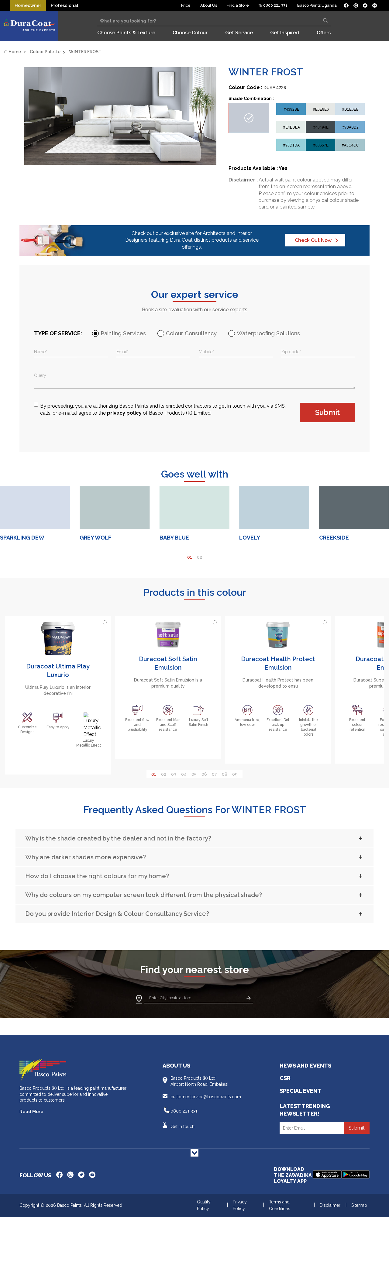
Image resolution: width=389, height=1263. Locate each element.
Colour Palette (45, 51)
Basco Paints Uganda (317, 5)
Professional (64, 5)
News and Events (305, 1065)
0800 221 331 (274, 5)
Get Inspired (284, 33)
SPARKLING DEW (22, 537)
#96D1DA (291, 145)
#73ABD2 (351, 127)
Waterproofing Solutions (268, 333)
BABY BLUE (174, 537)
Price (186, 5)
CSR (285, 1078)
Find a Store (238, 5)
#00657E (321, 145)
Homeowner (28, 5)
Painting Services (123, 333)
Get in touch (182, 1126)
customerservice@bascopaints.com (205, 1096)
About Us (208, 5)
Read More (31, 1111)
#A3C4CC (350, 145)
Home (12, 51)
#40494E (321, 127)
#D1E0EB (350, 109)
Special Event (300, 1091)
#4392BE (291, 109)
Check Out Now (313, 240)
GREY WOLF (95, 537)
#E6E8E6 (321, 109)
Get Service (239, 33)
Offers (324, 33)
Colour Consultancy (191, 333)
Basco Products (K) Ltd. (199, 1081)
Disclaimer (330, 1205)
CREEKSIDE (334, 537)
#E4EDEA (291, 127)
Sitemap (359, 1205)
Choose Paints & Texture (126, 33)
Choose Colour (190, 33)
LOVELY (249, 537)
